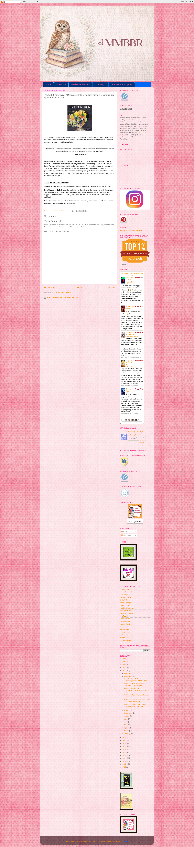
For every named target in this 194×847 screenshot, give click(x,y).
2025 (124, 662)
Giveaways (100, 84)
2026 (124, 659)
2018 (124, 746)
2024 (124, 665)
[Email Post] (73, 211)
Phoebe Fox (124, 632)
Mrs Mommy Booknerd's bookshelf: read (132, 274)
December (128, 673)
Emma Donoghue (126, 603)
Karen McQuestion (126, 613)
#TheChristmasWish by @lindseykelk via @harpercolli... (136, 680)
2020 (124, 740)
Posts (125, 531)
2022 (124, 671)
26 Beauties (130, 306)
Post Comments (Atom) (62, 292)
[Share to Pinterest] (86, 211)
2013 (124, 761)
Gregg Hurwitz (125, 605)
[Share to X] (81, 211)
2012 (124, 764)
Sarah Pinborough (132, 366)
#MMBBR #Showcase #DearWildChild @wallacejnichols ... (136, 690)
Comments (127, 535)
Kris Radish (124, 616)
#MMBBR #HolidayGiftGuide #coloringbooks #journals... (134, 684)
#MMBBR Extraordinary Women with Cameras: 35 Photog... (137, 700)
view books (144, 445)
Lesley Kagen (125, 621)
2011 (124, 767)
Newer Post (49, 287)
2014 (124, 758)
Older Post (110, 287)
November (128, 676)
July (126, 719)
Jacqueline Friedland (132, 336)
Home (48, 84)
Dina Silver (124, 594)
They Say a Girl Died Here (130, 363)
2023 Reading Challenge (134, 431)
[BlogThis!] (79, 211)
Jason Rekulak (131, 284)
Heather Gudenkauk (127, 608)
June (126, 722)
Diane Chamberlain (127, 592)
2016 (124, 752)
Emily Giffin (124, 600)
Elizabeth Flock (125, 597)
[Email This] (77, 211)
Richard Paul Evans (127, 635)
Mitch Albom (124, 629)
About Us (61, 84)
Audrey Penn (124, 589)
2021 (124, 737)
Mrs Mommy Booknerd (134, 435)
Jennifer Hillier (130, 393)
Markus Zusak (125, 624)
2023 (124, 668)
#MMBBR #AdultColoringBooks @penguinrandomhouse (135, 705)
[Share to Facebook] (84, 211)
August (127, 716)
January (127, 734)
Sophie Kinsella (125, 640)
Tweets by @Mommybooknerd (131, 230)
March (126, 731)
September (128, 713)
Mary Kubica (124, 627)
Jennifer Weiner (125, 611)
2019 (124, 743)
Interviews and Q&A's (121, 84)
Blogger (126, 841)
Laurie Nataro (125, 619)
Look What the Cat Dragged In (129, 280)
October (127, 710)
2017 (124, 749)
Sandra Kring (124, 637)
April (126, 728)
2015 (124, 755)
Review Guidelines (80, 84)
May (126, 725)
